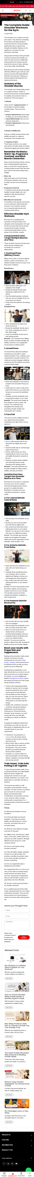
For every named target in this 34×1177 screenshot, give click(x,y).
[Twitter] (8, 1164)
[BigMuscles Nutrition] (17, 10)
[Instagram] (12, 1164)
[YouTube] (16, 1164)
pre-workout (22, 869)
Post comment (23, 937)
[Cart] (30, 10)
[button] (2, 10)
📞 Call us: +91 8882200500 (25, 2)
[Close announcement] (32, 6)
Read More (9, 978)
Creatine (12, 662)
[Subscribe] (31, 1158)
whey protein (8, 871)
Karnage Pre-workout (16, 678)
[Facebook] (4, 1164)
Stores (12, 2)
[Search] (26, 10)
